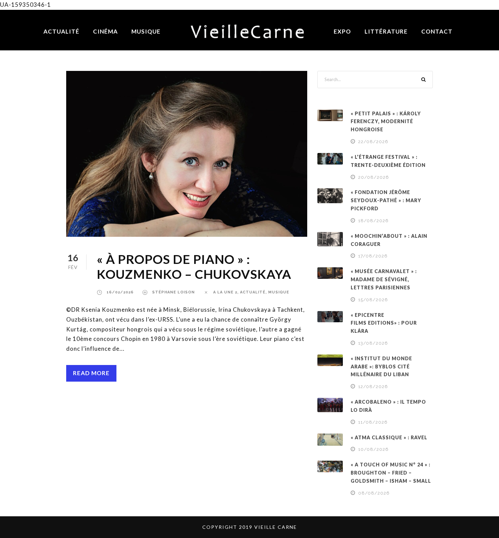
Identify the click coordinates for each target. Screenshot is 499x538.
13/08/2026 (373, 343)
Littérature (386, 31)
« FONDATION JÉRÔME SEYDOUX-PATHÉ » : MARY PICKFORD (386, 200)
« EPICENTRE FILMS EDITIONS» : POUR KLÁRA (384, 323)
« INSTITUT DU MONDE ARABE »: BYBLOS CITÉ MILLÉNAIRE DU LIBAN (381, 367)
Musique (146, 31)
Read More (91, 373)
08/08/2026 (374, 493)
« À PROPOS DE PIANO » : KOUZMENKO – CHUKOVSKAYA (195, 266)
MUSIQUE (278, 292)
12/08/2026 (373, 386)
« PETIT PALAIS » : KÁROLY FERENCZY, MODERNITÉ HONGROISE (386, 122)
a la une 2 (225, 292)
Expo (342, 31)
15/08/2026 (373, 299)
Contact (436, 31)
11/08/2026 (373, 422)
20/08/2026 (373, 177)
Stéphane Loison (173, 292)
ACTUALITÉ (252, 292)
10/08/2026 (373, 449)
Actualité (61, 31)
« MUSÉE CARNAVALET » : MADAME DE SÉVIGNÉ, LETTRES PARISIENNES (384, 279)
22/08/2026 (373, 141)
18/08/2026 (373, 220)
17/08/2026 (373, 255)
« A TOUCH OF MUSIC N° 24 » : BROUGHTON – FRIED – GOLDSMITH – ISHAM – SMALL (391, 473)
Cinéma (105, 31)
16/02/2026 (120, 292)
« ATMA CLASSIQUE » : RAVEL (389, 437)
